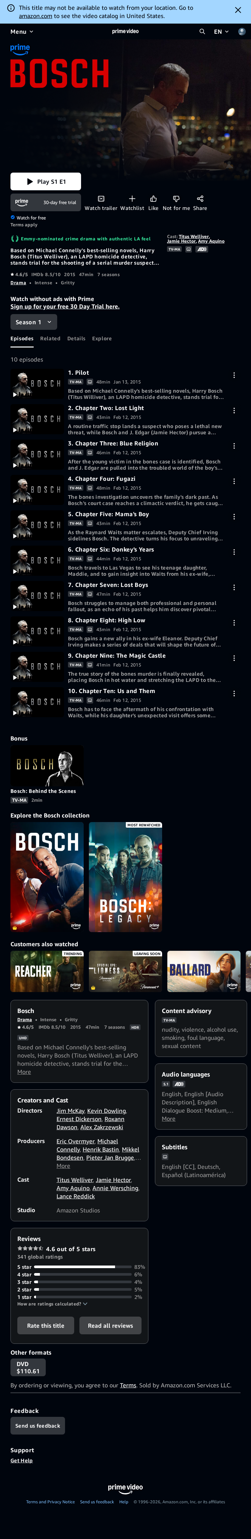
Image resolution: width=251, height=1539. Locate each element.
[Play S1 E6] (37, 561)
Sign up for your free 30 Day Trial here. (65, 306)
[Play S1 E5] (37, 525)
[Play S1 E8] (37, 631)
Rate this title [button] (45, 1325)
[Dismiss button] (238, 10)
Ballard (204, 971)
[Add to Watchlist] (132, 198)
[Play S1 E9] (37, 667)
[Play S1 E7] (37, 596)
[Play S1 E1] (37, 384)
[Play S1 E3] (37, 455)
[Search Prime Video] (202, 31)
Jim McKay (70, 1110)
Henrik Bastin (101, 1149)
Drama (18, 282)
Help (123, 1501)
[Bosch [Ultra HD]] (47, 877)
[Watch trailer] (101, 198)
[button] (45, 181)
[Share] (200, 198)
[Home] (125, 31)
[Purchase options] (234, 375)
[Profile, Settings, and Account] (242, 31)
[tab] (22, 338)
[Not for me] (176, 198)
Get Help (21, 1460)
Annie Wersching (115, 1188)
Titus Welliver (194, 236)
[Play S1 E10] (37, 702)
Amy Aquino (211, 241)
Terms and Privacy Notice (50, 1501)
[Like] (153, 198)
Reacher (47, 971)
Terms (128, 1385)
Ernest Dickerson (79, 1118)
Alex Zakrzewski (101, 1127)
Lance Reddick (76, 1196)
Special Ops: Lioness (125, 971)
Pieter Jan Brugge (110, 1157)
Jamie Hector (181, 241)
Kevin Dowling (106, 1110)
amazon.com (35, 15)
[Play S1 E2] (37, 419)
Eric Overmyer (75, 1141)
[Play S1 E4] (37, 490)
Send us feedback (97, 1501)
